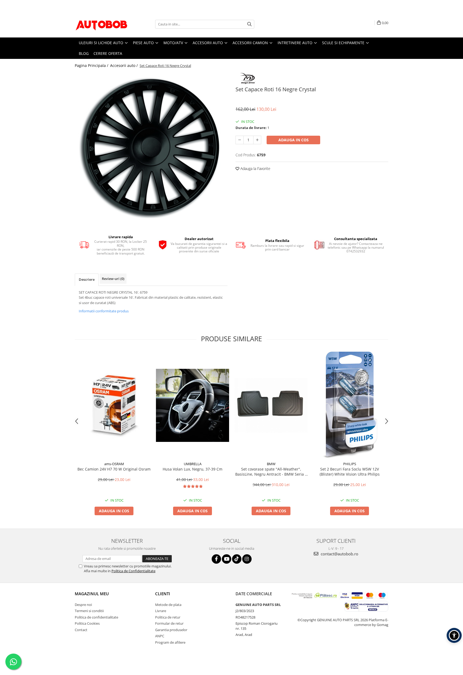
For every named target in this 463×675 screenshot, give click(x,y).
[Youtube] (226, 559)
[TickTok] (236, 559)
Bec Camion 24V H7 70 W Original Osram (114, 469)
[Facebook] (216, 559)
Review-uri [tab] (113, 278)
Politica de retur (167, 617)
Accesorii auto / (124, 65)
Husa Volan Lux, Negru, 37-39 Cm (192, 469)
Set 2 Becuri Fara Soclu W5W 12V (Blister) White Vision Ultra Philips (350, 472)
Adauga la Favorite (254, 168)
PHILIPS (349, 463)
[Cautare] (249, 24)
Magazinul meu (92, 593)
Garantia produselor (171, 629)
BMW (271, 463)
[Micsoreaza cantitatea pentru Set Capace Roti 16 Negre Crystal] (240, 140)
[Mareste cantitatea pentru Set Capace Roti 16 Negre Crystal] (257, 140)
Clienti (162, 593)
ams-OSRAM (114, 463)
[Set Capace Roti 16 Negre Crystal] (151, 147)
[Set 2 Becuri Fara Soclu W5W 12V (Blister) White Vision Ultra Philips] (349, 405)
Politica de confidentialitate (96, 617)
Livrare (160, 610)
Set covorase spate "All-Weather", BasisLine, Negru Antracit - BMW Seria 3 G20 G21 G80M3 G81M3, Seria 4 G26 (271, 472)
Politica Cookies (87, 623)
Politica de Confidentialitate (133, 570)
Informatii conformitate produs (104, 311)
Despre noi (83, 604)
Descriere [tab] (87, 279)
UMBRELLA (192, 463)
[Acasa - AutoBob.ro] (101, 24)
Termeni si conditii (89, 610)
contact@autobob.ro (339, 553)
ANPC (159, 636)
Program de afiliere (170, 642)
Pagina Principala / (92, 65)
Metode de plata (168, 604)
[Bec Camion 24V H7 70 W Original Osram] (114, 405)
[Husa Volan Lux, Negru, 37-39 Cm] (192, 405)
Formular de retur (169, 623)
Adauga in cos (293, 139)
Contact (81, 629)
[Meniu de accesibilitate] (454, 635)
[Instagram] (247, 559)
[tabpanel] (151, 147)
